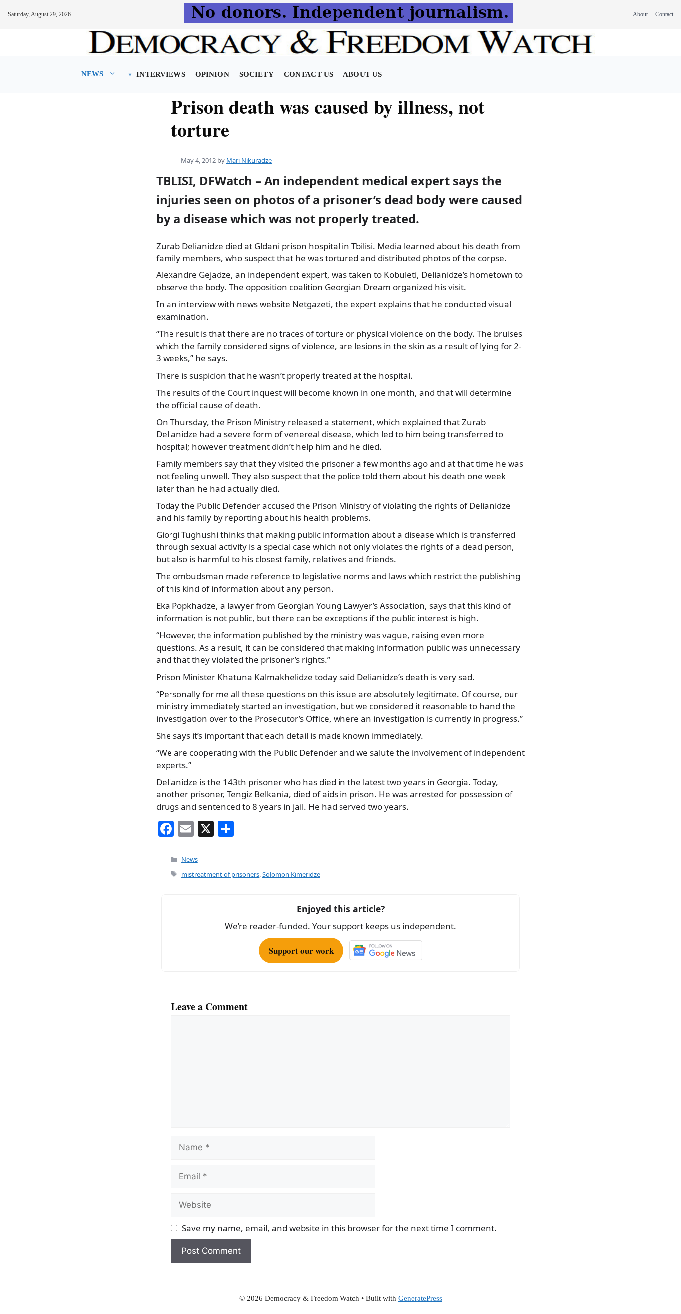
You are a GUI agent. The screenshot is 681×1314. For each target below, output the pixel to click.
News (92, 74)
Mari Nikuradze (249, 160)
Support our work (301, 950)
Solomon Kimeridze (291, 874)
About (640, 14)
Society (256, 74)
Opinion (212, 74)
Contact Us (308, 74)
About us (362, 74)
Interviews (160, 74)
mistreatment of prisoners (220, 874)
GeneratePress (420, 1298)
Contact (664, 14)
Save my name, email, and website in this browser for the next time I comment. (339, 1228)
